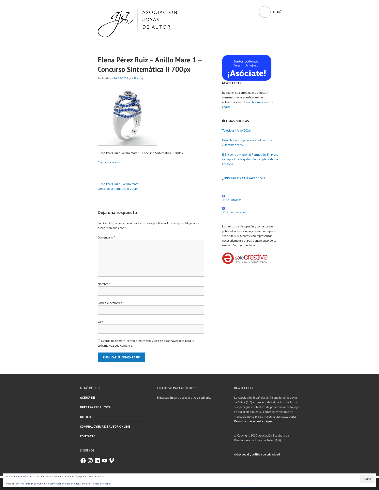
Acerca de (87, 397)
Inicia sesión (165, 397)
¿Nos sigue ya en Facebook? (243, 178)
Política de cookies (101, 483)
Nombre (104, 284)
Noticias (86, 417)
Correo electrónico (111, 303)
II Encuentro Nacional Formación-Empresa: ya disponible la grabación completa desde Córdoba (250, 159)
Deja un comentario (109, 162)
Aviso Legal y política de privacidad (257, 454)
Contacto (88, 436)
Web (100, 322)
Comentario (106, 237)
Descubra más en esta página (253, 421)
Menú (277, 12)
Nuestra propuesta (95, 407)
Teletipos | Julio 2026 (236, 130)
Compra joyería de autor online (105, 426)
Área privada (202, 397)
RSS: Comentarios (234, 212)
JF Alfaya (139, 78)
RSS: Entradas (231, 200)
